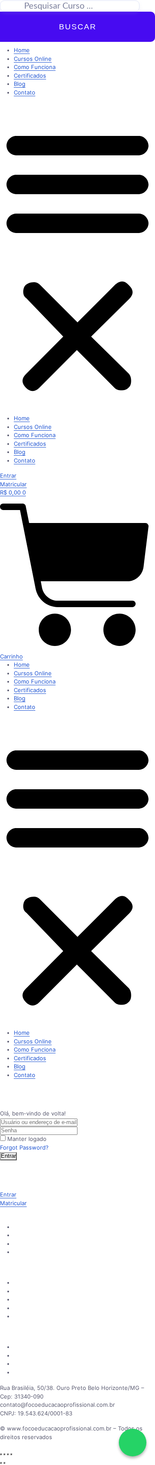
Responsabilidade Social (46, 1355)
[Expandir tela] (4, 1454)
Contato (24, 92)
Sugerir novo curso (39, 1243)
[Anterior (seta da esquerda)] (1, 1463)
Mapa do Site (31, 1372)
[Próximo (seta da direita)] (4, 1463)
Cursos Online (33, 58)
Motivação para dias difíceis (51, 1363)
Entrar (8, 1156)
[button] (77, 259)
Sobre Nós (28, 1282)
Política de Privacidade (44, 1346)
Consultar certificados (43, 1316)
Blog (19, 83)
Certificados (30, 75)
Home (22, 50)
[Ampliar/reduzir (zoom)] (1, 1454)
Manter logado (26, 1138)
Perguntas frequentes (43, 1299)
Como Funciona (35, 66)
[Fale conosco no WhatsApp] (132, 1442)
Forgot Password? (24, 1147)
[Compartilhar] (8, 1454)
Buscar (77, 26)
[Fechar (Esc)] (11, 1454)
